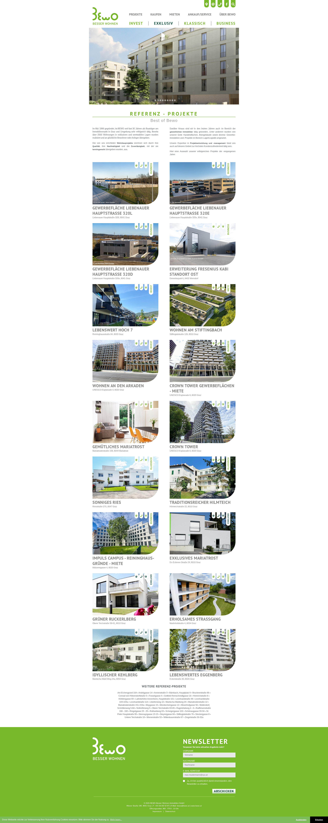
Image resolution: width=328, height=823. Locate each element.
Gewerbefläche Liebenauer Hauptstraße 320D (121, 271)
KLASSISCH (195, 23)
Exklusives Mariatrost (194, 558)
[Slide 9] (172, 100)
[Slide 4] (160, 100)
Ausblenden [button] (301, 820)
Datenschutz (170, 811)
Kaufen (155, 14)
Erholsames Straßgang (195, 619)
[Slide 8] (170, 100)
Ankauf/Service (199, 14)
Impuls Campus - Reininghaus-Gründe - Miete (123, 560)
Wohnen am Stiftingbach (196, 330)
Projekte (135, 14)
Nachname (189, 761)
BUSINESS (226, 23)
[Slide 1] (153, 100)
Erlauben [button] (319, 820)
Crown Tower (184, 446)
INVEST (136, 23)
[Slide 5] (163, 100)
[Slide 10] (175, 100)
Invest (151, 289)
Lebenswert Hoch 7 (113, 330)
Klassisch (151, 463)
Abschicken (224, 791)
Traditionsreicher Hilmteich (200, 502)
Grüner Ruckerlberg (114, 619)
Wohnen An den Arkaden (118, 385)
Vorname (188, 751)
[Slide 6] (165, 100)
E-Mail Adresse (191, 771)
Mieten (174, 14)
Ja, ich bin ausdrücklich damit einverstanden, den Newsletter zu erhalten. (209, 782)
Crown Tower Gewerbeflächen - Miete (202, 388)
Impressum (157, 811)
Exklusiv (228, 518)
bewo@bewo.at (183, 806)
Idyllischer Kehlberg (115, 674)
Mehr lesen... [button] (116, 820)
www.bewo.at (196, 806)
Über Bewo (227, 14)
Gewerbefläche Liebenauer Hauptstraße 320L (121, 210)
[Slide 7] (167, 100)
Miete (228, 288)
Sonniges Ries (107, 502)
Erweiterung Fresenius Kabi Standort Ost (199, 271)
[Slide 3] (158, 100)
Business (151, 168)
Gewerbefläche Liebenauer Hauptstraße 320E (198, 210)
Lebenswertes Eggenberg (196, 674)
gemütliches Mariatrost (119, 446)
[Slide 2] (155, 100)
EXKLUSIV (163, 23)
